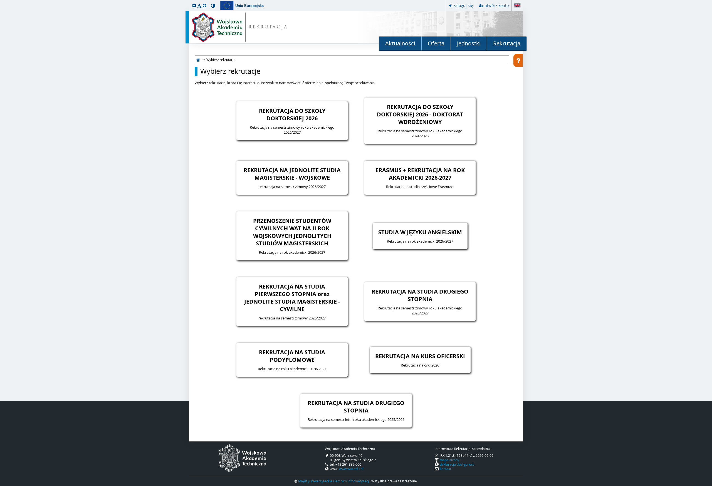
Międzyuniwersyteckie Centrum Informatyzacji (334, 481)
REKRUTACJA (268, 27)
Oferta (436, 43)
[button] (194, 5)
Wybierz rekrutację (230, 71)
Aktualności (400, 43)
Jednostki (469, 43)
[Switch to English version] (517, 6)
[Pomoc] (518, 60)
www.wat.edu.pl (351, 469)
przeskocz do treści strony (1, 1)
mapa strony (449, 460)
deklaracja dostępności (457, 464)
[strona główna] (198, 59)
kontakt (445, 469)
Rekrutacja (506, 43)
